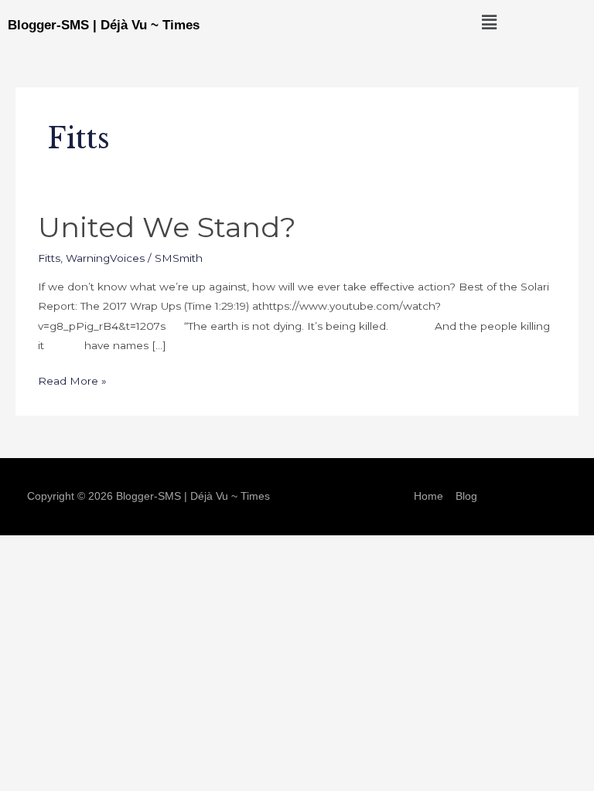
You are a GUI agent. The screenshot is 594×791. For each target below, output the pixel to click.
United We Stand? (167, 227)
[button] (489, 22)
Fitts (49, 258)
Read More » (72, 379)
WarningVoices (105, 258)
